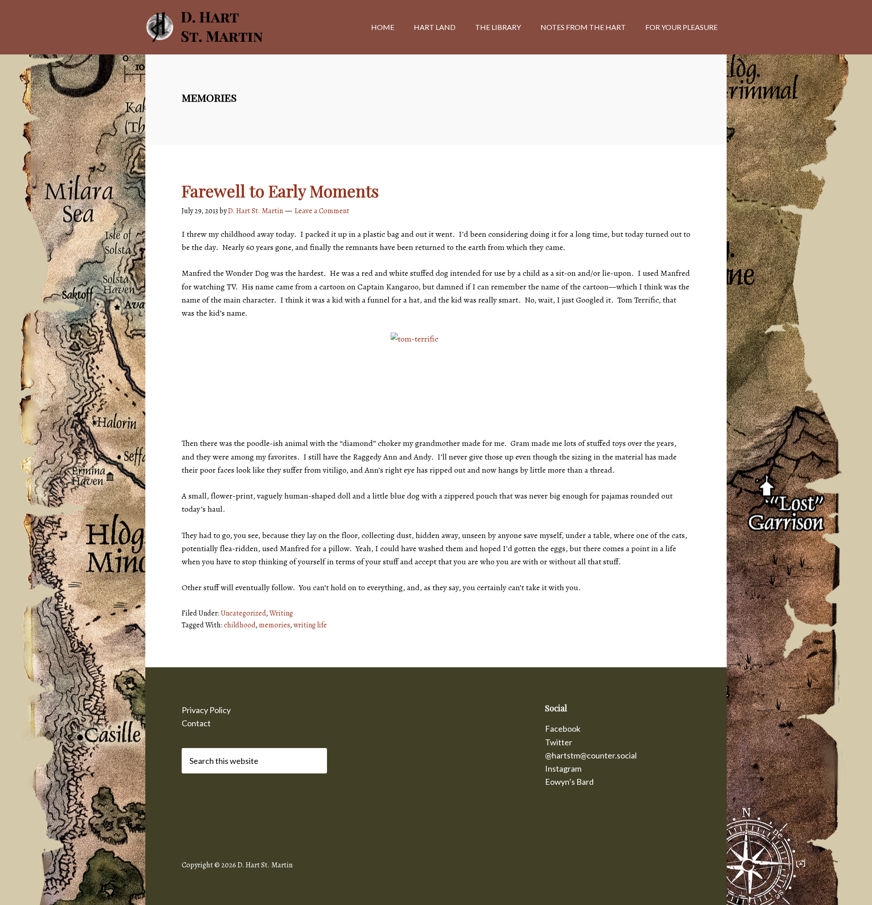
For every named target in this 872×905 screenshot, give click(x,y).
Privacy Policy (206, 710)
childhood (240, 625)
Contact (196, 723)
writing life (310, 625)
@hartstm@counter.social (591, 755)
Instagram (563, 768)
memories (274, 625)
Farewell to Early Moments (280, 190)
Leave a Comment (322, 211)
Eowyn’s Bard (569, 782)
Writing (281, 613)
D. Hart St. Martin (218, 27)
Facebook (562, 729)
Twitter (558, 742)
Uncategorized (243, 613)
